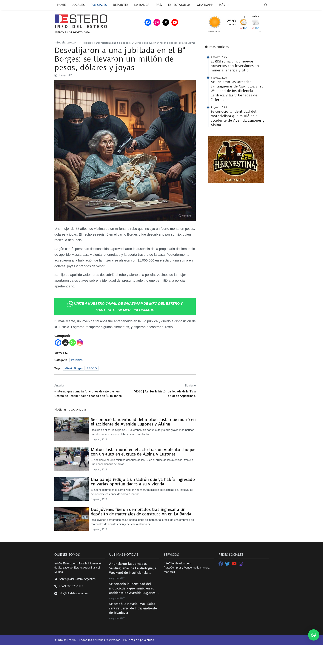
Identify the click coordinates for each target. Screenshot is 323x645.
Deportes (120, 5)
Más (222, 5)
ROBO (92, 368)
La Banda (142, 5)
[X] (65, 342)
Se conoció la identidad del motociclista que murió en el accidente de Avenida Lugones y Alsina (143, 421)
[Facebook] (58, 342)
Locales (78, 5)
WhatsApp (205, 5)
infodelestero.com (66, 42)
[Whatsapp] (72, 342)
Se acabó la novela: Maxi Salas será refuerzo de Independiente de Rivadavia (133, 608)
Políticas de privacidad (138, 640)
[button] (313, 635)
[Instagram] (80, 342)
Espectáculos (179, 5)
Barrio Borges (74, 368)
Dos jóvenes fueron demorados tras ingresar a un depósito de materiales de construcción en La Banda (141, 511)
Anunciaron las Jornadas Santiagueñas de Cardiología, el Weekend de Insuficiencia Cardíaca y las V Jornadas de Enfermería (133, 568)
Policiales (99, 5)
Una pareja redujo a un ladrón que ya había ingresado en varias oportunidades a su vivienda (143, 481)
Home (61, 5)
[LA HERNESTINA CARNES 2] (236, 159)
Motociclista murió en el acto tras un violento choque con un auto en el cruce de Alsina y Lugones (143, 451)
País (159, 5)
